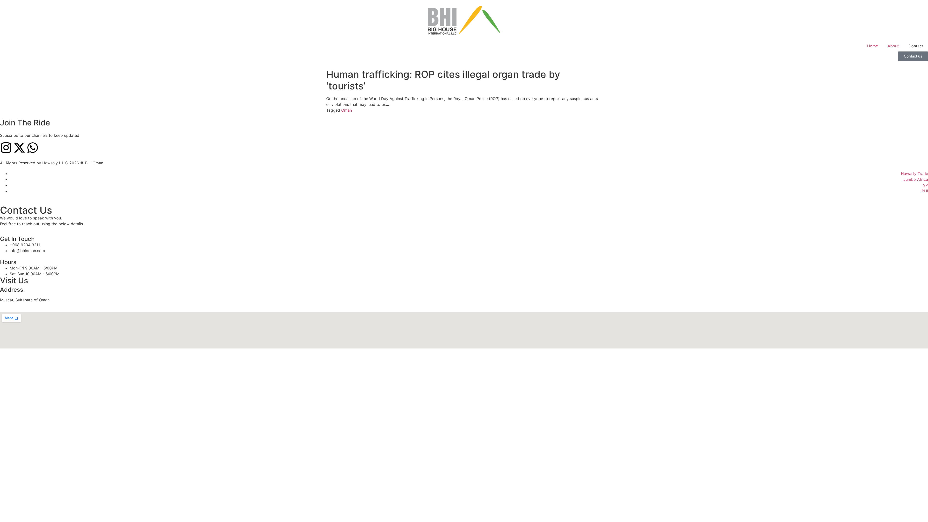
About (893, 46)
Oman (346, 110)
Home (872, 46)
